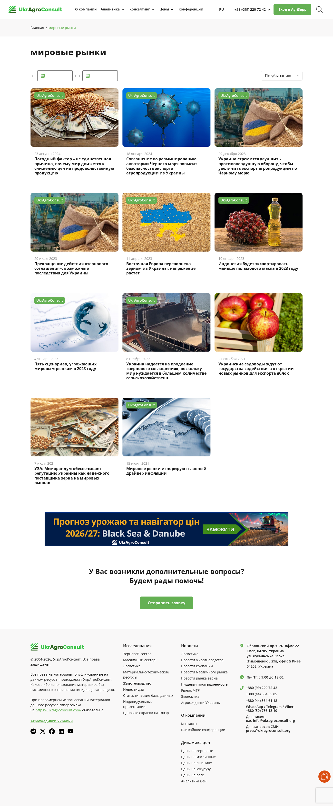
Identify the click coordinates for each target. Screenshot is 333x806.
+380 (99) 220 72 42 (261, 688)
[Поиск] (319, 9)
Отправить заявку (166, 603)
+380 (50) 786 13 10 (261, 710)
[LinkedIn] (61, 731)
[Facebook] (52, 731)
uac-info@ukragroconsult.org (270, 720)
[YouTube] (70, 731)
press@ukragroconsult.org (268, 730)
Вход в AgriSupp (292, 9)
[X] (43, 731)
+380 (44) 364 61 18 (261, 700)
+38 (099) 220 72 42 (250, 9)
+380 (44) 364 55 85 (261, 694)
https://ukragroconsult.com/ (58, 710)
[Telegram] (33, 731)
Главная (37, 27)
